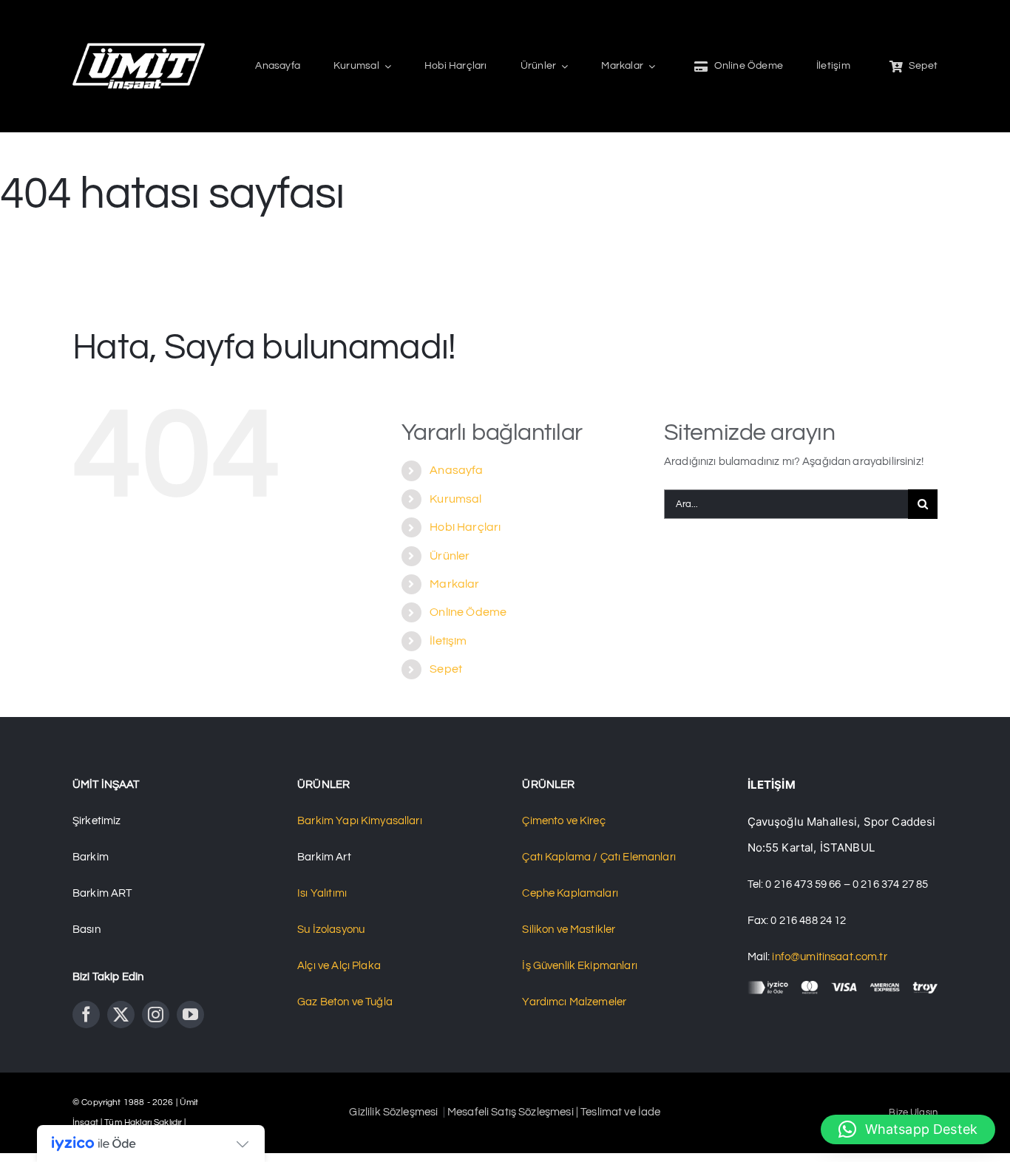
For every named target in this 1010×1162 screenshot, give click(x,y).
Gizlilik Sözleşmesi (394, 1112)
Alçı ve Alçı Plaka (339, 965)
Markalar (454, 584)
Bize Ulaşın (913, 1112)
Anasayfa (456, 470)
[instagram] (155, 1014)
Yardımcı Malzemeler (574, 1002)
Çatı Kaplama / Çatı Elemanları (599, 857)
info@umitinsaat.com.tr (829, 956)
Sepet (446, 669)
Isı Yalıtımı (322, 893)
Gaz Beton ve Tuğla (345, 1002)
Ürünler (450, 556)
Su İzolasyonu (331, 929)
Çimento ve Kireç (563, 820)
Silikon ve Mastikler (568, 929)
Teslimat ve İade (619, 1112)
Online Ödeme (468, 612)
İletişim (448, 641)
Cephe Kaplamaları (570, 893)
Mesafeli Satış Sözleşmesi (511, 1112)
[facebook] (86, 1014)
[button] (908, 1129)
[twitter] (121, 1014)
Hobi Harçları (465, 527)
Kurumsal (455, 499)
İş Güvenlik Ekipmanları (579, 965)
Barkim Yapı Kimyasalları (359, 820)
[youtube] (190, 1014)
